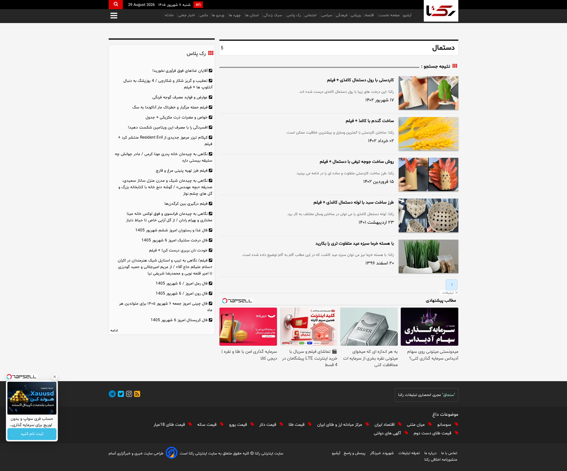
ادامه (114, 330)
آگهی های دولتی (388, 433)
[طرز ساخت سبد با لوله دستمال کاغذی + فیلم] (428, 215)
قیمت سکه (207, 425)
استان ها (252, 15)
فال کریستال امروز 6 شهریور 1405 (179, 320)
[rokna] (441, 11)
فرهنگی (341, 15)
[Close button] (55, 377)
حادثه (170, 15)
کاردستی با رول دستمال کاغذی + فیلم (360, 80)
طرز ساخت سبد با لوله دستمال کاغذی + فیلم (354, 202)
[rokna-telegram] (112, 395)
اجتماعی (311, 15)
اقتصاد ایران (385, 425)
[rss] (136, 395)
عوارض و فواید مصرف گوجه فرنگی (180, 97)
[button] (114, 16)
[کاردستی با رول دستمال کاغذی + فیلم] (428, 93)
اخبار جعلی (187, 15)
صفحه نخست (389, 15)
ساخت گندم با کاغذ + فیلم (370, 121)
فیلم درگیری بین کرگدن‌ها (186, 204)
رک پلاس (294, 15)
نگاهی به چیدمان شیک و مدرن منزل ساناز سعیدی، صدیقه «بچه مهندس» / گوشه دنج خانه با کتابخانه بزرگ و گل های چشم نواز (165, 187)
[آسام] (171, 454)
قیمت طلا (297, 425)
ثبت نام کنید (32, 434)
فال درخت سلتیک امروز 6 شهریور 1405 (174, 240)
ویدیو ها (218, 15)
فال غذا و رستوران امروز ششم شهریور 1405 (171, 230)
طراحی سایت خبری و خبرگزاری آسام (136, 453)
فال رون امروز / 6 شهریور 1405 (182, 293)
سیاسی (326, 15)
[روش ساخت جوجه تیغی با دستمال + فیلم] (428, 174)
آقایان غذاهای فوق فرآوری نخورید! (180, 71)
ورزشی (356, 15)
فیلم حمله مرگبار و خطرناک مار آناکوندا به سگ (170, 107)
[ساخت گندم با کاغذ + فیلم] (428, 133)
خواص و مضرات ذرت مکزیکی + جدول (177, 117)
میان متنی (416, 425)
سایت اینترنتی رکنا (268, 453)
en (198, 5)
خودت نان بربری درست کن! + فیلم (178, 250)
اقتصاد (369, 15)
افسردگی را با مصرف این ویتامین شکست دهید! (168, 127)
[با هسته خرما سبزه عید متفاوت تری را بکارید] (428, 256)
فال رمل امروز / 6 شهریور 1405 (182, 283)
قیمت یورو (238, 425)
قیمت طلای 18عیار (170, 425)
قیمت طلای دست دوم (433, 433)
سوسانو (444, 425)
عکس (204, 15)
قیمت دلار (268, 425)
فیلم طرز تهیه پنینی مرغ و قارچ (182, 170)
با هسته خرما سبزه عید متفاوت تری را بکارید (354, 244)
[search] (116, 4)
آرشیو (407, 15)
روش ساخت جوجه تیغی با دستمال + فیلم (357, 162)
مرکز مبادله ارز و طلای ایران (340, 425)
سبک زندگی (273, 15)
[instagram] (128, 395)
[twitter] (120, 395)
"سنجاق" (448, 395)
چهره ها (235, 15)
